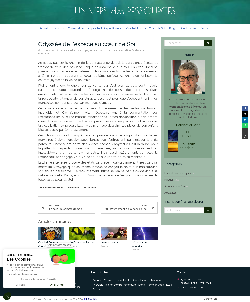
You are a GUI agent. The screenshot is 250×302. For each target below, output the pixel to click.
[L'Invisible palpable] (173, 147)
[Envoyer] (208, 210)
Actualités (170, 192)
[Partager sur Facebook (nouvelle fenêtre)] (245, 108)
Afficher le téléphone (193, 287)
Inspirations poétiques (177, 173)
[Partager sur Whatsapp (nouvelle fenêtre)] (245, 125)
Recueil (168, 179)
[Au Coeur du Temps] (82, 233)
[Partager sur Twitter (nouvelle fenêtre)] (245, 114)
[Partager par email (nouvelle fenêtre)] (245, 131)
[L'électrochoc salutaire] (145, 233)
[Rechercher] (208, 43)
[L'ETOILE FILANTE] (173, 135)
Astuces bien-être (175, 186)
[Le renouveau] (114, 233)
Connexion (210, 298)
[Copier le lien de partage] (245, 136)
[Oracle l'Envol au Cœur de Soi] (51, 233)
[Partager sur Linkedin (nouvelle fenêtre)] (245, 120)
